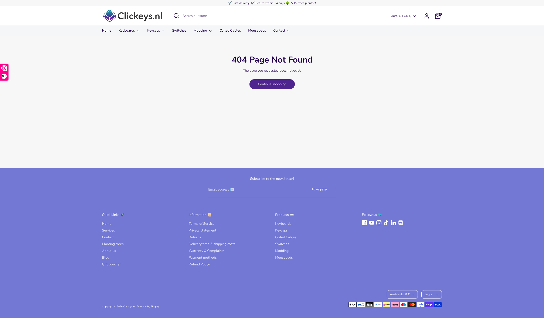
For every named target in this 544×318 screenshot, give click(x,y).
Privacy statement (202, 230)
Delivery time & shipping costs (212, 244)
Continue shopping (272, 84)
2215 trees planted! (303, 3)
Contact (279, 30)
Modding (201, 30)
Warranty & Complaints (207, 250)
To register (319, 189)
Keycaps (154, 30)
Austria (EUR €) (401, 16)
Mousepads (257, 30)
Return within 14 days (270, 3)
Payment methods (203, 257)
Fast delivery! (241, 3)
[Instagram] (378, 222)
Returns (195, 237)
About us (109, 250)
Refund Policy (199, 264)
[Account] (426, 16)
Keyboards (127, 30)
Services (108, 230)
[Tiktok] (386, 222)
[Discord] (400, 222)
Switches (179, 30)
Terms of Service (201, 223)
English (429, 294)
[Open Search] (176, 15)
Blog (105, 257)
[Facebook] (364, 222)
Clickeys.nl (129, 306)
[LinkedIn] (393, 222)
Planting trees (113, 244)
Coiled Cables (230, 30)
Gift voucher (111, 264)
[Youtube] (371, 222)
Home (106, 30)
